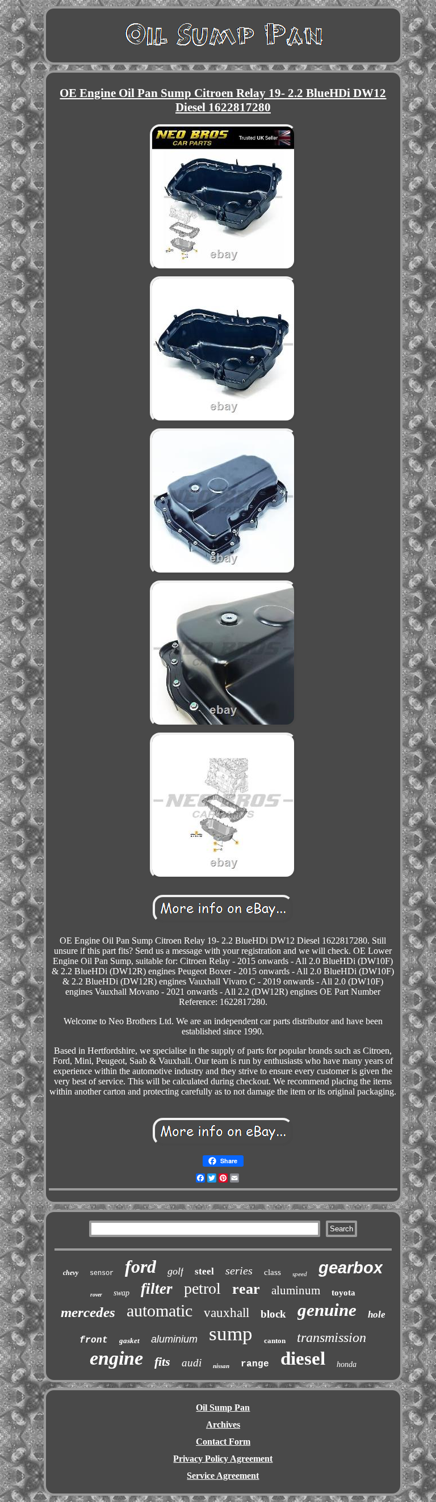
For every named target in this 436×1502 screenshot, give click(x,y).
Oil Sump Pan (223, 1407)
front (93, 1340)
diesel (302, 1358)
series (239, 1270)
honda (347, 1364)
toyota (343, 1292)
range (255, 1364)
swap (121, 1293)
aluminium (174, 1339)
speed (299, 1273)
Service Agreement (223, 1475)
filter (157, 1288)
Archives (223, 1424)
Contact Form (223, 1441)
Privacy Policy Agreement (222, 1458)
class (272, 1272)
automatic (159, 1310)
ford (140, 1266)
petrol (202, 1288)
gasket (129, 1340)
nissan (221, 1365)
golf (175, 1271)
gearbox (350, 1268)
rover (96, 1294)
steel (204, 1271)
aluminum (295, 1290)
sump (231, 1334)
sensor (102, 1273)
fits (162, 1361)
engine (116, 1358)
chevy (70, 1273)
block (273, 1314)
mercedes (88, 1312)
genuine (327, 1310)
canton (275, 1340)
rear (246, 1289)
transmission (331, 1337)
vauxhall (226, 1313)
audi (192, 1363)
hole (376, 1314)
